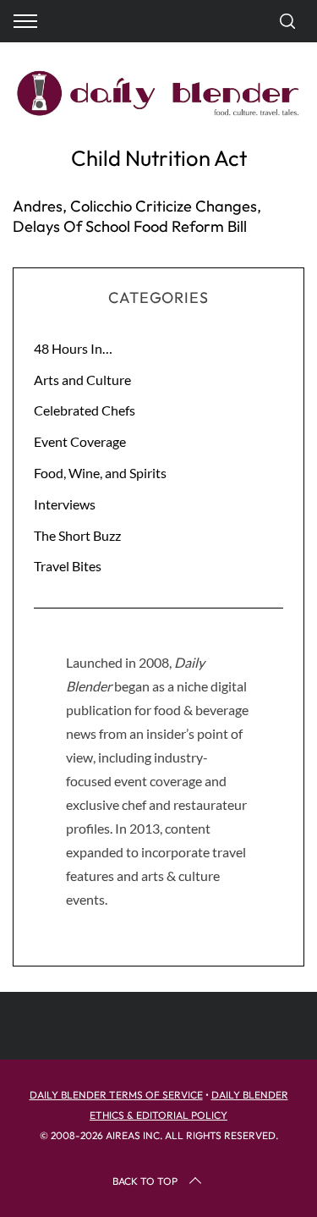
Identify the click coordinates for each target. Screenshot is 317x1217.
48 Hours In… (73, 348)
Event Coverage (80, 441)
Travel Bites (67, 566)
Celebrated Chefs (84, 410)
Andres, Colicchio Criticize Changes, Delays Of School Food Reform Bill (137, 216)
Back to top (145, 1181)
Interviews (65, 504)
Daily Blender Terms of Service (116, 1094)
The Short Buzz (77, 535)
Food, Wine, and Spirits (100, 473)
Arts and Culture (82, 380)
